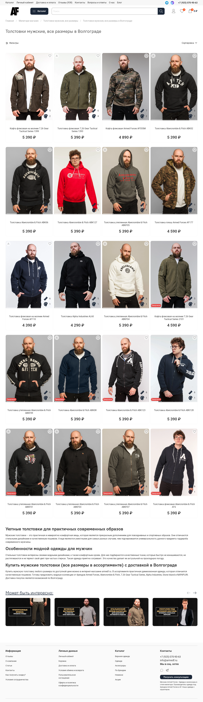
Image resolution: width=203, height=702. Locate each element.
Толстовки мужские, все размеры (60, 21)
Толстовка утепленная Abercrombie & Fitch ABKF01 (29, 505)
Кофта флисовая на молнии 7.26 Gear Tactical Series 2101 (174, 317)
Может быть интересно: (29, 593)
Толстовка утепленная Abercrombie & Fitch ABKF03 (77, 505)
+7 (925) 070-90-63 (170, 656)
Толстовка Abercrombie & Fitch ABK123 (125, 410)
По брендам (120, 670)
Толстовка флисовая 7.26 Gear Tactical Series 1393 (77, 130)
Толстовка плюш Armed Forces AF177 (174, 222)
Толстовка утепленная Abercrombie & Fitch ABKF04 (125, 317)
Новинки (119, 675)
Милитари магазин (29, 21)
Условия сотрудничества (17, 679)
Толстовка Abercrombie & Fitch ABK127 (77, 222)
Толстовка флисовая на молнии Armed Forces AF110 (29, 317)
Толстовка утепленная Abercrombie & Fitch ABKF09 (29, 411)
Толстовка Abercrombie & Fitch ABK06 (29, 222)
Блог (119, 2)
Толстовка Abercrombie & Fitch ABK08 (77, 410)
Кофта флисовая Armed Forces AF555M (126, 128)
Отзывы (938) (65, 2)
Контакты (80, 2)
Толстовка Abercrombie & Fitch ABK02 (174, 128)
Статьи (9, 665)
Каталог (10, 2)
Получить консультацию (176, 677)
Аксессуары (120, 665)
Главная (10, 21)
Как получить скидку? (16, 675)
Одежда (118, 661)
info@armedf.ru (168, 660)
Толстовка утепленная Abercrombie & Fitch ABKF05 (125, 224)
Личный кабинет (25, 2)
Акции (118, 679)
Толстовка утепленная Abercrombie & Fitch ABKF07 (125, 505)
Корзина (62, 661)
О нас (112, 2)
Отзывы (9, 656)
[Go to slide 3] (35, 118)
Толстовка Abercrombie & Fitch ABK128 (174, 410)
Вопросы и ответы (97, 2)
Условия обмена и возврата (71, 670)
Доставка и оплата (46, 2)
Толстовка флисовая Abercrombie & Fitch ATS (174, 505)
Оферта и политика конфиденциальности (68, 684)
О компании (11, 661)
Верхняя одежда (122, 656)
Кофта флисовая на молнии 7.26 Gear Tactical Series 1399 (29, 130)
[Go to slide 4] (46, 118)
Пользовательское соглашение (67, 676)
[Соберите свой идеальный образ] (57, 56)
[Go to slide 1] (12, 118)
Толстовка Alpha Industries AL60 (77, 316)
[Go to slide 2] (23, 118)
